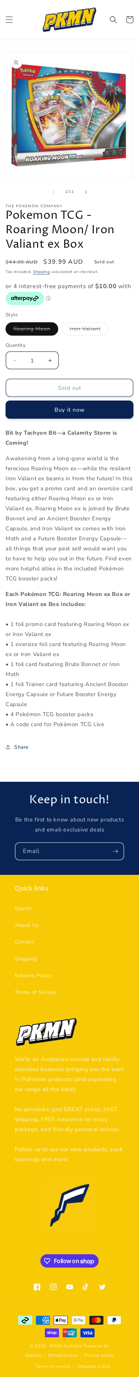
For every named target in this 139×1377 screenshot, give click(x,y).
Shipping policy (93, 1366)
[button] (9, 19)
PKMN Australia (66, 1346)
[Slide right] (86, 192)
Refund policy (62, 1355)
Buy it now (69, 410)
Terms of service (53, 1366)
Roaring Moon (35, 330)
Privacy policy (99, 1355)
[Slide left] (53, 192)
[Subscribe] (115, 851)
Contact (24, 941)
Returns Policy (33, 975)
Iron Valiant (89, 330)
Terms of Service (36, 992)
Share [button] (21, 747)
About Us (27, 925)
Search (23, 908)
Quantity (16, 345)
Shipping (41, 271)
